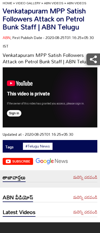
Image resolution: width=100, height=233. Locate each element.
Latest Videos (19, 212)
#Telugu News (38, 146)
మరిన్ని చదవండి (85, 177)
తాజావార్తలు (14, 177)
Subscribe (21, 161)
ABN (6, 37)
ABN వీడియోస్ (18, 197)
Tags (9, 147)
